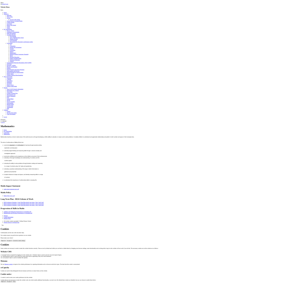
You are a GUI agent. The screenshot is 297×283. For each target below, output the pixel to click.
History (12, 51)
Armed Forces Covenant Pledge (14, 21)
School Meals (10, 99)
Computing (12, 46)
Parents (5, 87)
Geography (12, 50)
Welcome (9, 15)
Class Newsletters (11, 114)
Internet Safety (10, 104)
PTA (8, 97)
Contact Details (10, 22)
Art (11, 44)
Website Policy (7, 218)
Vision (8, 26)
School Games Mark (12, 86)
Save (14, 281)
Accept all (9, 240)
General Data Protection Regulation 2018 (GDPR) (19, 62)
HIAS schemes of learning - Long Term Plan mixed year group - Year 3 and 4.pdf (24, 203)
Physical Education (14, 57)
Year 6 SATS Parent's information (15, 89)
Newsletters (10, 80)
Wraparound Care (11, 94)
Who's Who (10, 16)
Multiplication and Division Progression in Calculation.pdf (18, 213)
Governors (9, 23)
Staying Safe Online (12, 112)
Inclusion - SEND (11, 65)
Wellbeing (9, 82)
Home (5, 12)
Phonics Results (14, 39)
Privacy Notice (10, 30)
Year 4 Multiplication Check (17, 37)
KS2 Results (13, 36)
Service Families (11, 101)
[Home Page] (4, 4)
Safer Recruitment (11, 33)
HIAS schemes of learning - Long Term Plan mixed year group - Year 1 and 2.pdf (24, 202)
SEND (8, 100)
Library (8, 111)
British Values (10, 73)
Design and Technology (16, 47)
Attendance (9, 78)
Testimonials (10, 107)
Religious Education (15, 60)
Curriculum (9, 43)
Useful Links (10, 105)
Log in (5, 117)
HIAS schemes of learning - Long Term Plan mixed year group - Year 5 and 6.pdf (24, 205)
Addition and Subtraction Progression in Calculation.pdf (17, 211)
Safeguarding (10, 103)
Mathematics (13, 53)
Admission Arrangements (13, 32)
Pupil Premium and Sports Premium (15, 69)
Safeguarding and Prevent (13, 71)
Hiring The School (11, 25)
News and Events (8, 76)
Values (8, 28)
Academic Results (11, 35)
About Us (6, 14)
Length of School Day (12, 93)
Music (11, 55)
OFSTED (9, 64)
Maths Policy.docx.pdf (9, 195)
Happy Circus (10, 85)
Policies (9, 68)
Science (12, 61)
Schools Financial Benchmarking (15, 75)
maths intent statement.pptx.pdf (11, 189)
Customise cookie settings (19, 240)
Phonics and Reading (12, 67)
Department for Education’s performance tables (21, 42)
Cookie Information (8, 217)
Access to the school (15, 19)
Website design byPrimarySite (11, 222)
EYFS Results (13, 40)
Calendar (9, 79)
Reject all (3, 240)
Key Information (8, 29)
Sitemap (6, 215)
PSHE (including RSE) (15, 58)
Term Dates (9, 92)
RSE (8, 108)
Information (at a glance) (13, 90)
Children (6, 110)
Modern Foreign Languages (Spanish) (19, 54)
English (12, 48)
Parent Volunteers (11, 96)
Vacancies (9, 83)
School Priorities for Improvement (15, 72)
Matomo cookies (8, 264)
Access (8, 18)
